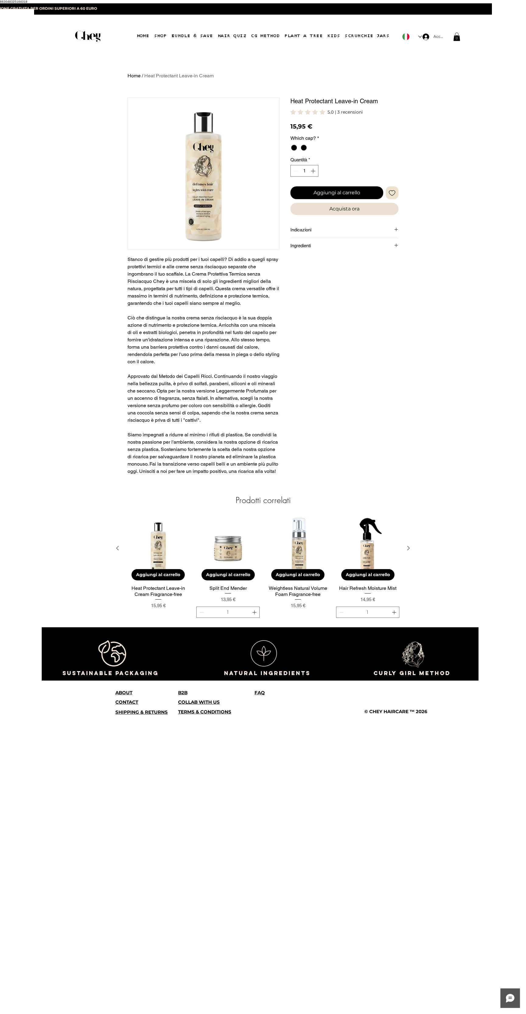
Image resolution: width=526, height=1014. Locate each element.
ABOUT (123, 981)
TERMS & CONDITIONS (204, 1000)
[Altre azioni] (394, 570)
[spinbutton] (305, 171)
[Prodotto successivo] (408, 837)
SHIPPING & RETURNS (141, 1001)
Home (134, 76)
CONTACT (126, 991)
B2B (183, 981)
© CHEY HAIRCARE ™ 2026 (395, 1000)
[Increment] (314, 171)
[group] (263, 856)
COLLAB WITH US (199, 991)
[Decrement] (295, 171)
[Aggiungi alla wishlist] (392, 192)
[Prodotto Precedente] (117, 837)
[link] (456, 37)
